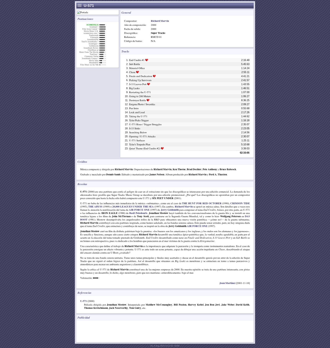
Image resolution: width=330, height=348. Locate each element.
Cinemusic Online (92, 56)
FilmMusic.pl (93, 50)
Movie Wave (94, 60)
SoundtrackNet (93, 39)
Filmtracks (94, 37)
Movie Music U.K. (91, 31)
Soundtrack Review (91, 48)
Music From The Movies (89, 52)
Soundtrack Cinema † (90, 58)
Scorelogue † (94, 44)
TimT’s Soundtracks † (90, 42)
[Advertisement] (147, 331)
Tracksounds (94, 35)
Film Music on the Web (89, 65)
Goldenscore (94, 46)
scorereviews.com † (91, 33)
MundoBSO (94, 63)
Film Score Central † (90, 29)
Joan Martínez (227, 283)
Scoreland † (94, 27)
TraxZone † (94, 54)
